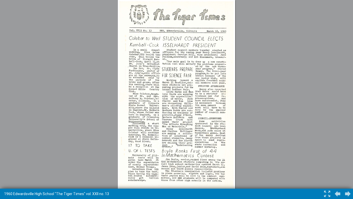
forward (337, 194)
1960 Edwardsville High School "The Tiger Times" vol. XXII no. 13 (56, 194)
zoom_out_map (327, 194)
